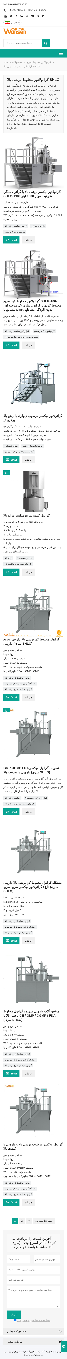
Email (11, 239)
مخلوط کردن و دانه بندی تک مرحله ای (21, 337)
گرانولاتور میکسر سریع (44, 331)
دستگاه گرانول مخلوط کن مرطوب (20, 683)
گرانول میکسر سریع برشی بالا (18, 689)
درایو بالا (8, 558)
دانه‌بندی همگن (38, 226)
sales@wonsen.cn (17, 4)
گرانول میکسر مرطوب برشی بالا (19, 803)
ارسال (14, 1314)
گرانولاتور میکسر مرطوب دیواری (19, 451)
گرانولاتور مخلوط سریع (39, 62)
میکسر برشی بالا (24, 558)
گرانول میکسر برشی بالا (16, 226)
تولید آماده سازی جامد (32, 446)
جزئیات (28, 240)
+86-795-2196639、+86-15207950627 (27, 10)
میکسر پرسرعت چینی (15, 232)
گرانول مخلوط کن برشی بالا (17, 678)
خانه (5, 62)
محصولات (17, 62)
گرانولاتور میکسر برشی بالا (17, 331)
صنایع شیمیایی (11, 446)
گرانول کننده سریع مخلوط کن (18, 564)
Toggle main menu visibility (60, 53)
